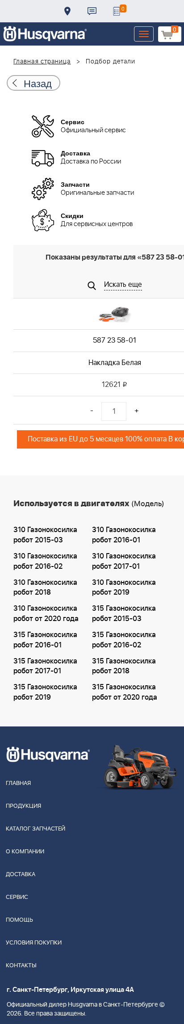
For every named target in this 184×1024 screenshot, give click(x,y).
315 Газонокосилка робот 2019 (45, 692)
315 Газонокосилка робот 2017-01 (45, 666)
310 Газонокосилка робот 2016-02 (45, 561)
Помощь (19, 920)
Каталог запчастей (35, 829)
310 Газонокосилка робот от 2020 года (46, 613)
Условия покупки (34, 943)
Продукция (23, 806)
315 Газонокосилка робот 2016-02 (124, 640)
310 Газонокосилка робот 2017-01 (124, 561)
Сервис (17, 897)
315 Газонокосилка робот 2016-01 (45, 640)
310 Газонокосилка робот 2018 (45, 587)
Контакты (92, 11)
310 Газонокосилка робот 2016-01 (124, 535)
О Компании (25, 852)
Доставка (67, 11)
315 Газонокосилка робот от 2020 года (124, 692)
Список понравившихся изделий (116, 11)
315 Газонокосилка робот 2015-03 (124, 613)
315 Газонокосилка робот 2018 (124, 666)
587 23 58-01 (114, 340)
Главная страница (42, 61)
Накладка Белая (114, 362)
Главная (18, 783)
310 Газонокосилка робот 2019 (124, 587)
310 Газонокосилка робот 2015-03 (45, 535)
